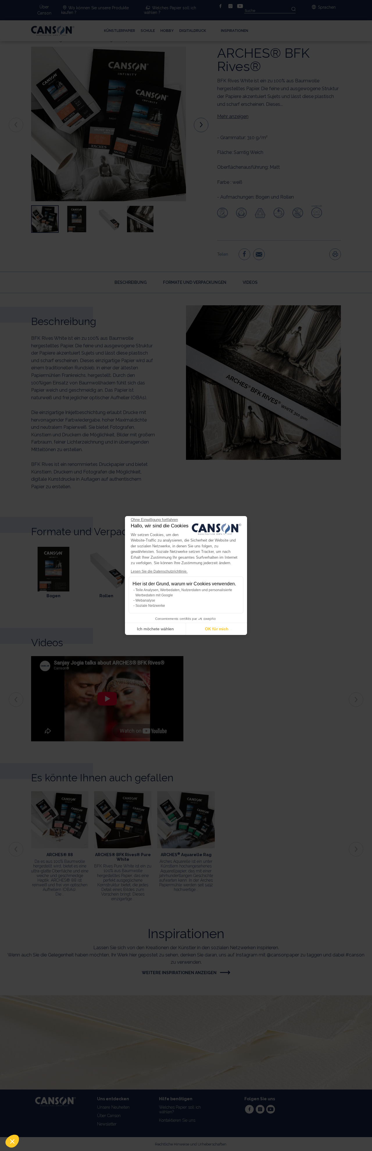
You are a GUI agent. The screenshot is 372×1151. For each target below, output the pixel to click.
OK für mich (216, 629)
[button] (12, 1141)
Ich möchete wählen (155, 629)
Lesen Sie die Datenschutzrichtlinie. (159, 571)
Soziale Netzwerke (150, 606)
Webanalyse (145, 600)
